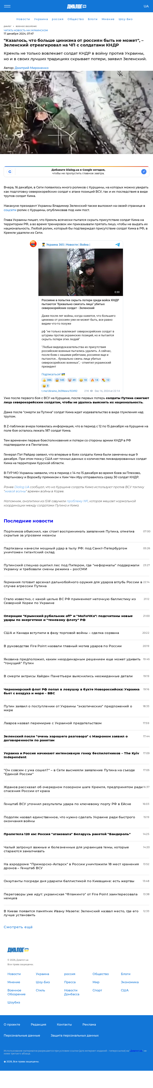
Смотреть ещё (18, 927)
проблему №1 (77, 501)
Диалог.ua (136, 1050)
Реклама (89, 1024)
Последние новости (28, 521)
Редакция (38, 1024)
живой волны (15, 491)
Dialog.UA (21, 487)
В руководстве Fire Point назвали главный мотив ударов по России (63, 646)
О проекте (12, 1024)
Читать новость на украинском (26, 30)
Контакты (64, 1024)
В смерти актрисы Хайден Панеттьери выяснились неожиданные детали (68, 676)
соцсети (10, 210)
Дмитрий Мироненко (32, 68)
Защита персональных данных (75, 1035)
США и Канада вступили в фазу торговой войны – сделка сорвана (61, 633)
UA (146, 6)
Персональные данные (22, 1035)
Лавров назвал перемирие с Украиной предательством (53, 723)
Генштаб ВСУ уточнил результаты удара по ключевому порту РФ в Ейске (67, 804)
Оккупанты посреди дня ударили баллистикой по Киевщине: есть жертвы (69, 881)
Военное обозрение (26, 26)
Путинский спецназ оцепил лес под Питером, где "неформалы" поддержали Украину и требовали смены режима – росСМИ (71, 567)
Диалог (7, 26)
